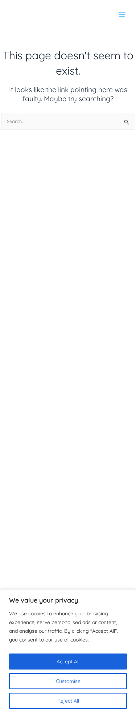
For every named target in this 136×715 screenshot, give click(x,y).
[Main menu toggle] (122, 14)
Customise (68, 681)
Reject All (68, 701)
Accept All (68, 661)
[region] (68, 652)
